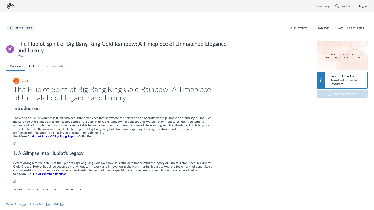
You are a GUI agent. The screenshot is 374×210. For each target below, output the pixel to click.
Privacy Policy (36, 204)
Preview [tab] (15, 66)
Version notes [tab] (55, 66)
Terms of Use (14, 204)
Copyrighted (356, 28)
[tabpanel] (113, 132)
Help (55, 204)
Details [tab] (34, 66)
